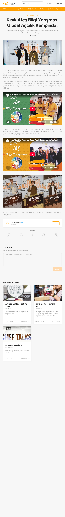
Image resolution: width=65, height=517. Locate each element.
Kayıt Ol (50, 3)
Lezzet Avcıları (9, 9)
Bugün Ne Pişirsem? (56, 9)
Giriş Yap (59, 3)
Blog (43, 9)
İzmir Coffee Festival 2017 (46, 305)
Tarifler (22, 9)
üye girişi (22, 254)
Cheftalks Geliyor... (14, 345)
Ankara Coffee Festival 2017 (16, 305)
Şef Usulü (33, 9)
